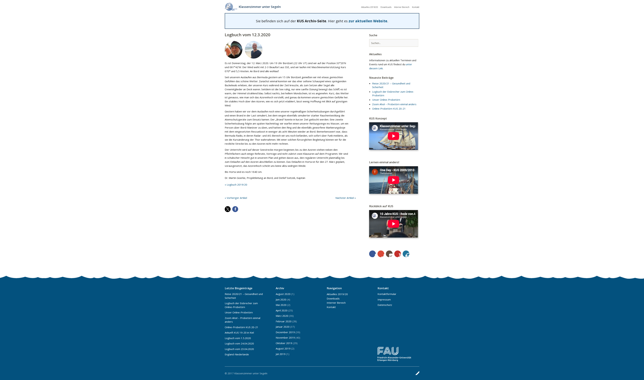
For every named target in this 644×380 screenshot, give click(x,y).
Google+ (381, 253)
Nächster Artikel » (345, 197)
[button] (228, 209)
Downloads (386, 7)
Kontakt (415, 7)
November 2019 (285, 337)
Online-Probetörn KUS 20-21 (389, 108)
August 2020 (283, 294)
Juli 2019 (280, 354)
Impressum (384, 299)
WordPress (406, 253)
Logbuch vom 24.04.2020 (239, 343)
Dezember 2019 (285, 332)
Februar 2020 (283, 321)
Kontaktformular (387, 294)
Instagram (389, 253)
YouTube (397, 253)
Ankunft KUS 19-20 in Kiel (239, 332)
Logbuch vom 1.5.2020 (238, 338)
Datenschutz (385, 305)
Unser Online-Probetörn (386, 99)
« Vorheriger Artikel (236, 197)
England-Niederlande (237, 354)
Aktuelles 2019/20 (369, 7)
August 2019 (283, 348)
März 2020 (282, 315)
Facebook (372, 253)
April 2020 (281, 310)
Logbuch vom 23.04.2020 (239, 349)
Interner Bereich (401, 7)
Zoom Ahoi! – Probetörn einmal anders (394, 104)
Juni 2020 (281, 299)
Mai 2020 (281, 305)
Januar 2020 (282, 326)
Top (415, 373)
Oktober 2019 (284, 343)
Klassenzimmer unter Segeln (260, 7)
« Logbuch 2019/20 (236, 184)
